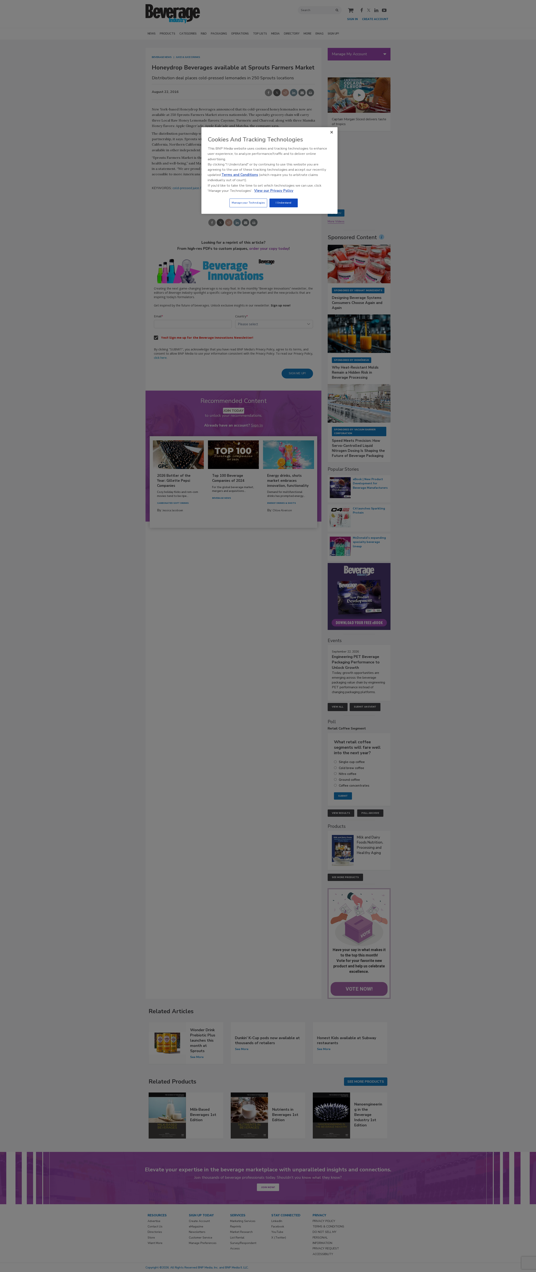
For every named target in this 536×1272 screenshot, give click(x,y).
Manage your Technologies (248, 202)
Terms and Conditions (240, 174)
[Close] (331, 132)
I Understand (283, 202)
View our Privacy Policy (273, 190)
